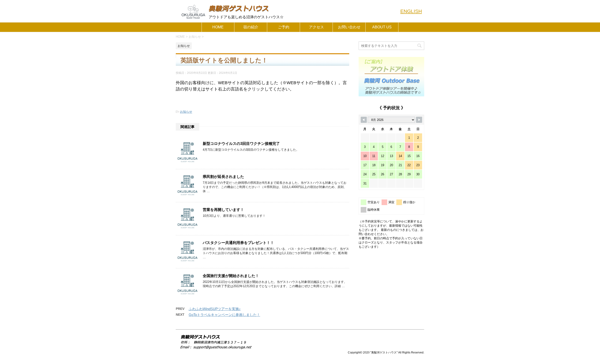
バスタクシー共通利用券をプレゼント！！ (238, 243)
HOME (218, 27)
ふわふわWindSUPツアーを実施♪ (215, 309)
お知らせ (186, 111)
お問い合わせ (349, 27)
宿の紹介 (250, 27)
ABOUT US (382, 27)
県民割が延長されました (223, 177)
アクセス (316, 27)
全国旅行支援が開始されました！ (231, 276)
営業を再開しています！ (223, 210)
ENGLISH (411, 11)
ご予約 (283, 27)
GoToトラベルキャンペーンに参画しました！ (224, 315)
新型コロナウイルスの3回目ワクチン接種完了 (241, 144)
